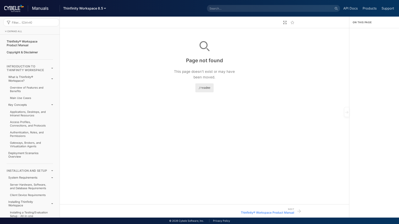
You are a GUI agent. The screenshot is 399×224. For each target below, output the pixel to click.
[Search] (336, 8)
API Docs (350, 8)
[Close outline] (346, 112)
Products (370, 8)
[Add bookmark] (292, 22)
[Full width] (285, 22)
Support (388, 8)
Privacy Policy (221, 220)
